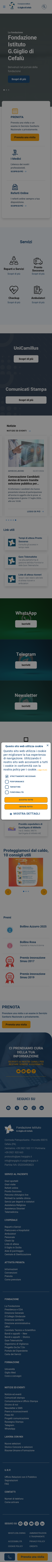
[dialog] (26, 781)
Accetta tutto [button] (26, 800)
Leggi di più (42, 770)
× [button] (47, 745)
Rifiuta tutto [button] (25, 807)
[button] (26, 814)
